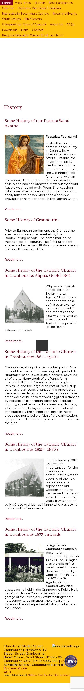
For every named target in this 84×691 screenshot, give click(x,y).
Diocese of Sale (15, 668)
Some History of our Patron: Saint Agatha (37, 123)
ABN (7, 672)
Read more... (14, 209)
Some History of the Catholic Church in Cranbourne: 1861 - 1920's (40, 354)
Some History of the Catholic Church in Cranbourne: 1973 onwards (40, 532)
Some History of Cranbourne (32, 220)
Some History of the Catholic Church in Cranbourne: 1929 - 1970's (40, 447)
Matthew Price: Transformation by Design (49, 675)
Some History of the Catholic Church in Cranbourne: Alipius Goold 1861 (40, 273)
